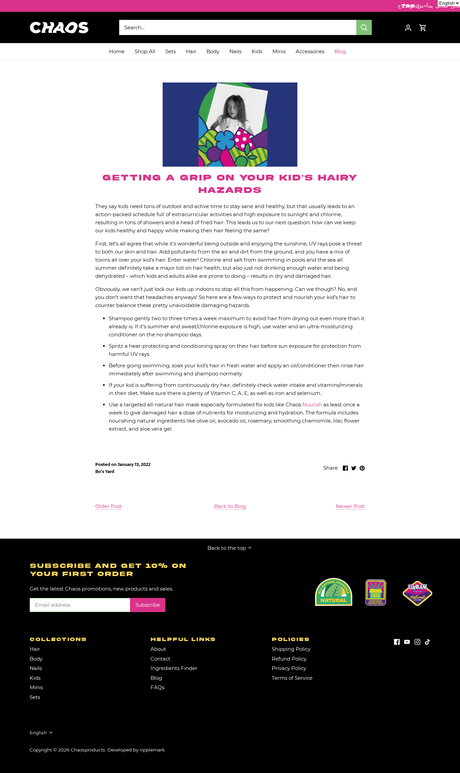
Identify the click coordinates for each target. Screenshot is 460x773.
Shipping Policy (291, 649)
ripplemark (152, 749)
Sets (35, 697)
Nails (36, 668)
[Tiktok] (427, 641)
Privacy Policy (289, 668)
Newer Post (350, 506)
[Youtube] (407, 641)
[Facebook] (397, 641)
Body (36, 659)
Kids (35, 678)
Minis (36, 687)
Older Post (108, 506)
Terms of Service (292, 678)
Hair (35, 649)
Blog (156, 678)
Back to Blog (230, 506)
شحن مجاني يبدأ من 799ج (401, 5)
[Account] (408, 27)
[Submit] (364, 27)
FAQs (157, 687)
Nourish (312, 404)
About (158, 649)
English (411, 6)
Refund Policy (289, 659)
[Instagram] (417, 641)
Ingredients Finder (174, 668)
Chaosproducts (88, 749)
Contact (160, 659)
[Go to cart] (423, 27)
